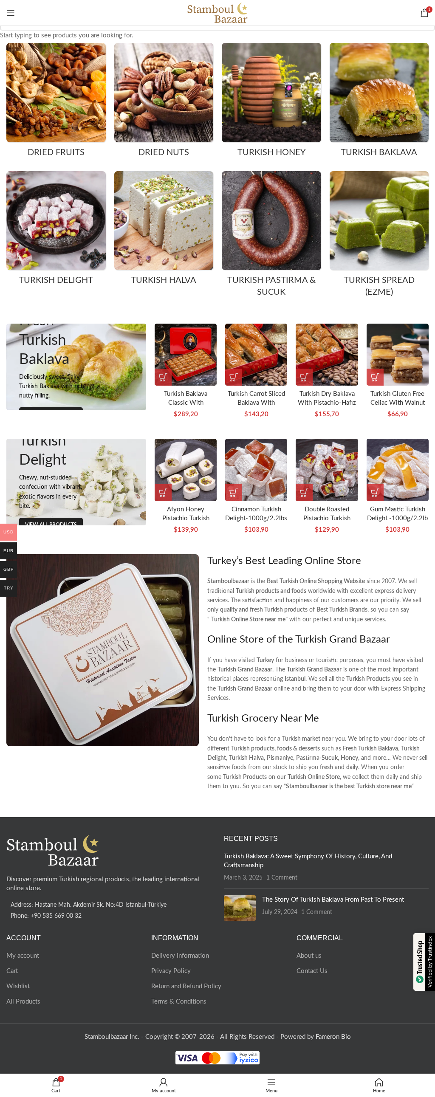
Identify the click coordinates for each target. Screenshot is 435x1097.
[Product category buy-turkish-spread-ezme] (379, 237)
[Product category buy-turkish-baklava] (379, 103)
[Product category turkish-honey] (271, 103)
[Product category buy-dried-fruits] (56, 103)
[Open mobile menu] (10, 12)
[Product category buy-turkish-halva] (164, 231)
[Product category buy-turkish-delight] (56, 231)
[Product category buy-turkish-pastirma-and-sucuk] (271, 237)
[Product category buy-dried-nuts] (164, 103)
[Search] (411, 12)
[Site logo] (218, 12)
